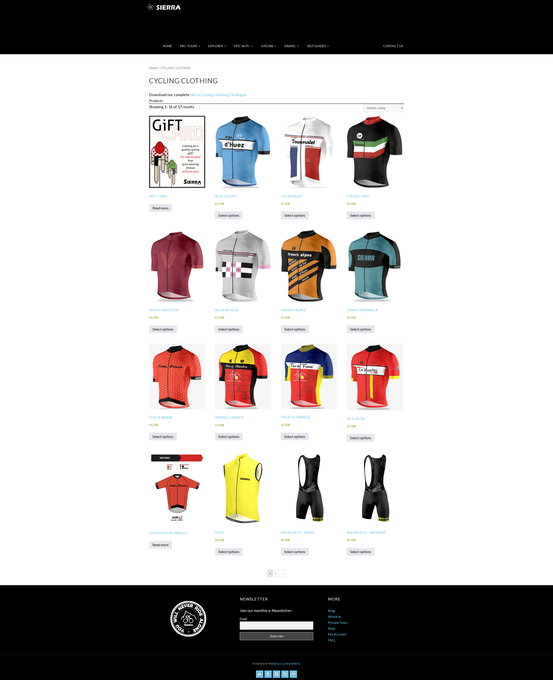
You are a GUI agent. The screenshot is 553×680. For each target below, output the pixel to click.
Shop (331, 628)
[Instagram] (276, 674)
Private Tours (338, 622)
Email (243, 619)
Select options (228, 215)
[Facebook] (268, 674)
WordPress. (293, 663)
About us (334, 616)
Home (153, 68)
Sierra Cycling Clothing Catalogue (218, 94)
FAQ (331, 640)
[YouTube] (259, 674)
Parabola (275, 663)
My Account (337, 634)
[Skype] (285, 674)
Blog (331, 611)
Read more (160, 208)
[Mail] (293, 674)
